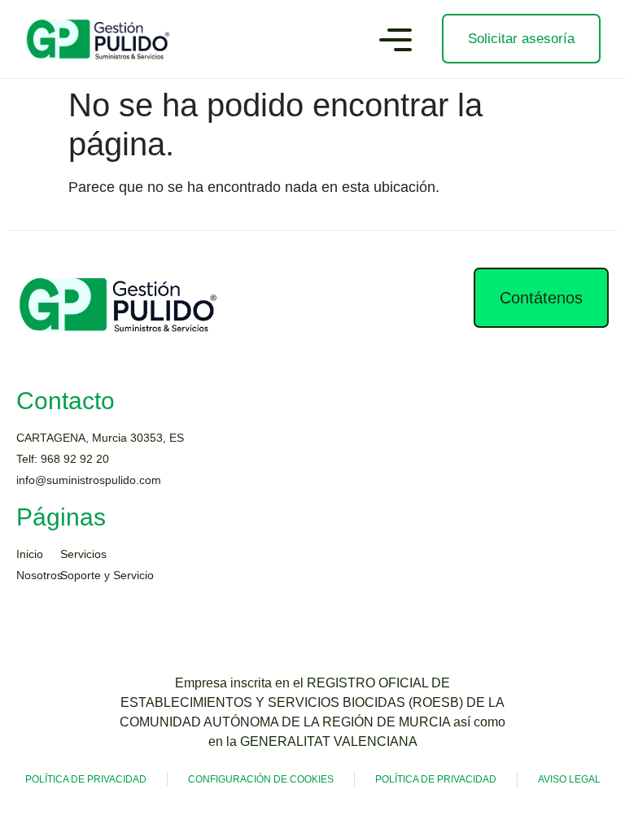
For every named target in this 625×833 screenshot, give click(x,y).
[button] (395, 42)
